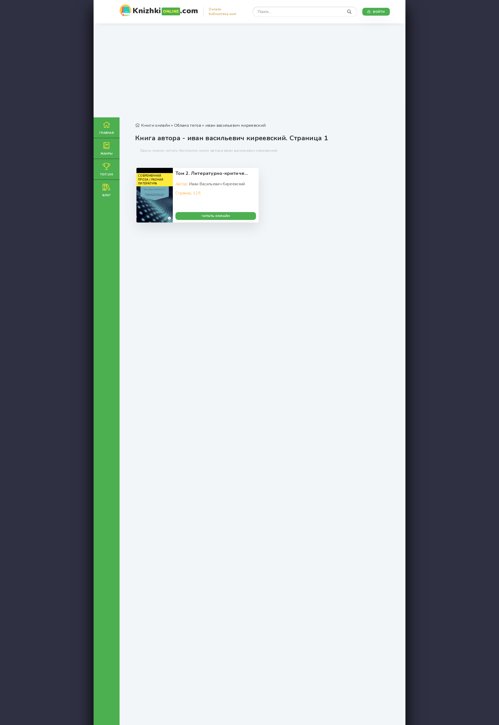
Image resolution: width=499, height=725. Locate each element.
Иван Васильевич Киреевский (217, 184)
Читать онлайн (215, 216)
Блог (106, 195)
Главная (106, 133)
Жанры (107, 154)
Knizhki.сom (165, 10)
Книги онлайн (155, 125)
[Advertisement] (249, 70)
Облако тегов (187, 125)
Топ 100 (106, 174)
